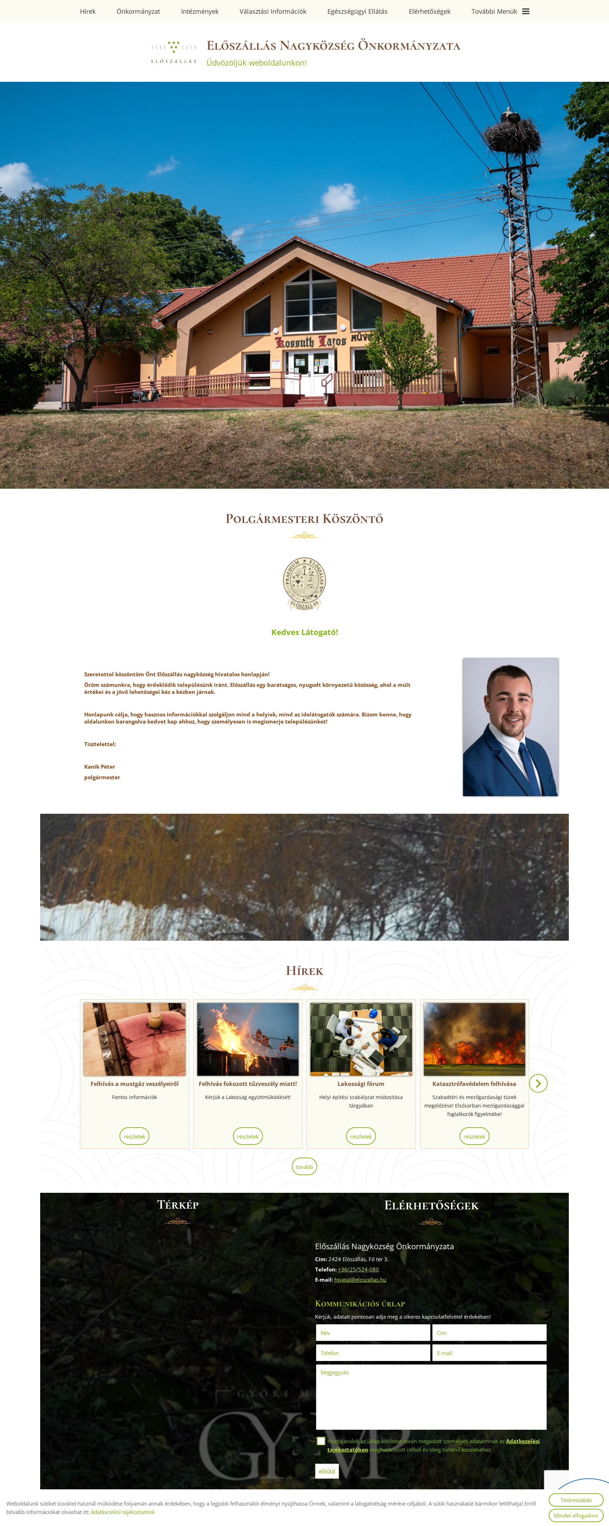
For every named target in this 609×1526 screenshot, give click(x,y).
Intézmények (200, 11)
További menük (494, 11)
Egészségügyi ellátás (357, 11)
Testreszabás (576, 1499)
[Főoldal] (173, 52)
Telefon (339, 1352)
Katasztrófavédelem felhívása (474, 1084)
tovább (304, 1166)
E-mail (454, 1352)
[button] (538, 1083)
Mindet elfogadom (576, 1515)
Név (335, 1332)
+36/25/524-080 (358, 1269)
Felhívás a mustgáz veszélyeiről (135, 1084)
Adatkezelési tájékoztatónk (123, 1511)
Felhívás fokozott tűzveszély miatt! (248, 1084)
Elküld (327, 1471)
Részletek (134, 1136)
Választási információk (273, 11)
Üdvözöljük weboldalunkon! (334, 52)
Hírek (88, 11)
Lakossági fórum (361, 1084)
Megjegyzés (335, 1372)
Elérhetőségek (429, 11)
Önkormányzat (138, 11)
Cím (442, 1332)
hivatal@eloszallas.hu (360, 1279)
